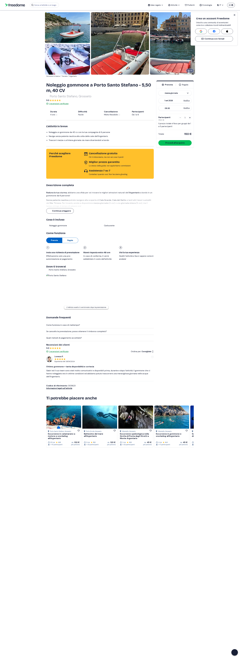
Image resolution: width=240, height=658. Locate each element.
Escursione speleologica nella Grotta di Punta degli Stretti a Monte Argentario (134, 436)
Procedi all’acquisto (175, 143)
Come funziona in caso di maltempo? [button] (63, 325)
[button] (234, 652)
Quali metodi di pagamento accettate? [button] (64, 338)
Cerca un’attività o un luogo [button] (45, 5)
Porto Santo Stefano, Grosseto (70, 96)
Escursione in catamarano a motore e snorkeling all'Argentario (61, 436)
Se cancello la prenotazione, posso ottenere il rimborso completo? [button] (76, 331)
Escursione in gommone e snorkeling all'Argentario (168, 435)
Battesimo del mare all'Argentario (93, 435)
